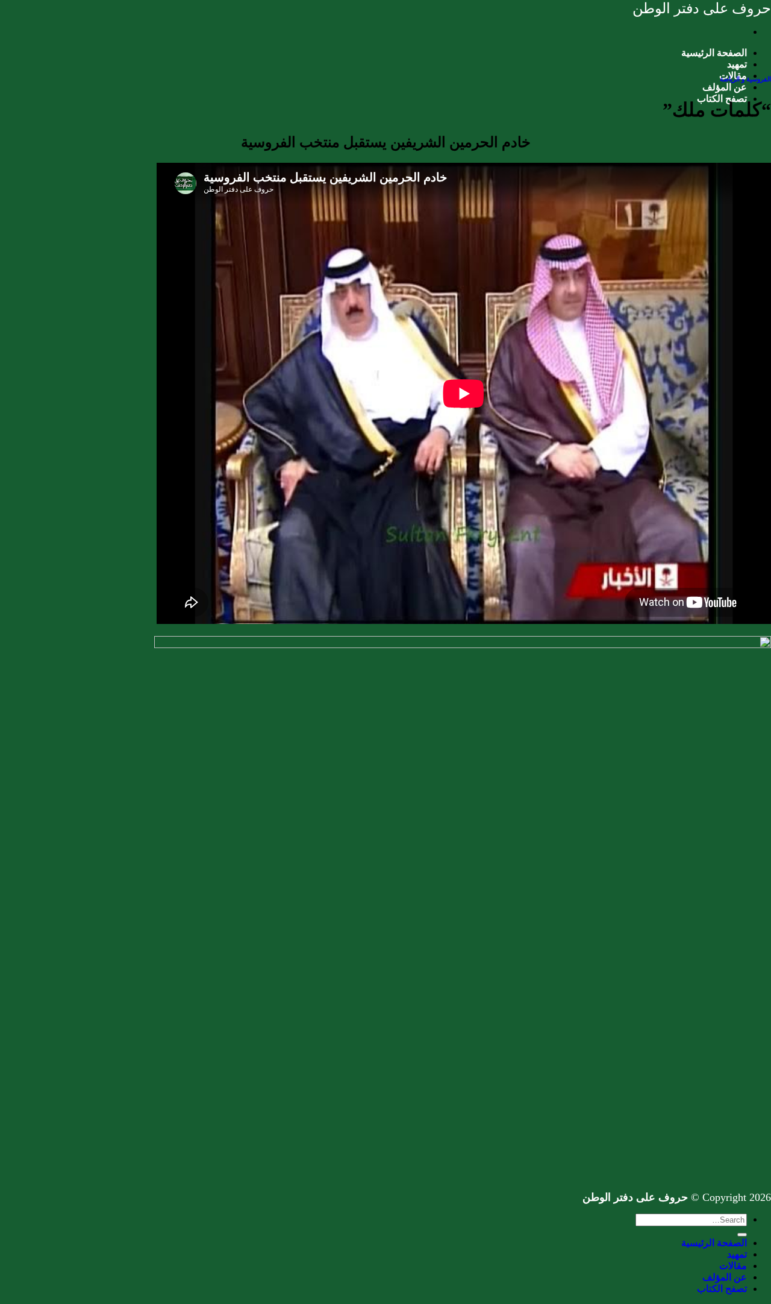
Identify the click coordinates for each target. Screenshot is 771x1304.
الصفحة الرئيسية (714, 53)
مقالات (733, 1266)
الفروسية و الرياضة (745, 79)
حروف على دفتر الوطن (701, 8)
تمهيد (737, 64)
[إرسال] (742, 1234)
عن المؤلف (724, 87)
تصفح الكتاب (722, 1289)
